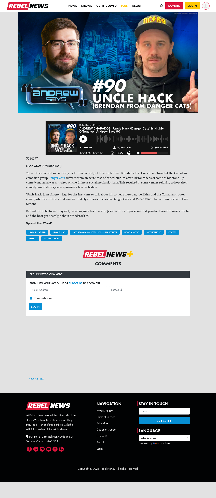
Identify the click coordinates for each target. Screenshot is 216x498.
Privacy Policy (105, 411)
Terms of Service (106, 417)
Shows (86, 6)
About (136, 6)
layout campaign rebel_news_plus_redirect (95, 232)
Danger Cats (56, 178)
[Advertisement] (108, 352)
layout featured (37, 232)
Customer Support (107, 430)
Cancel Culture (51, 238)
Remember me (43, 298)
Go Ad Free (37, 378)
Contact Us (103, 436)
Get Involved (106, 6)
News (72, 6)
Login (100, 449)
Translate (164, 443)
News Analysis (131, 232)
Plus (124, 6)
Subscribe (102, 423)
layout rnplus (153, 232)
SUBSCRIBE (75, 283)
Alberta (33, 238)
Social (100, 442)
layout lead (59, 232)
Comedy (172, 232)
